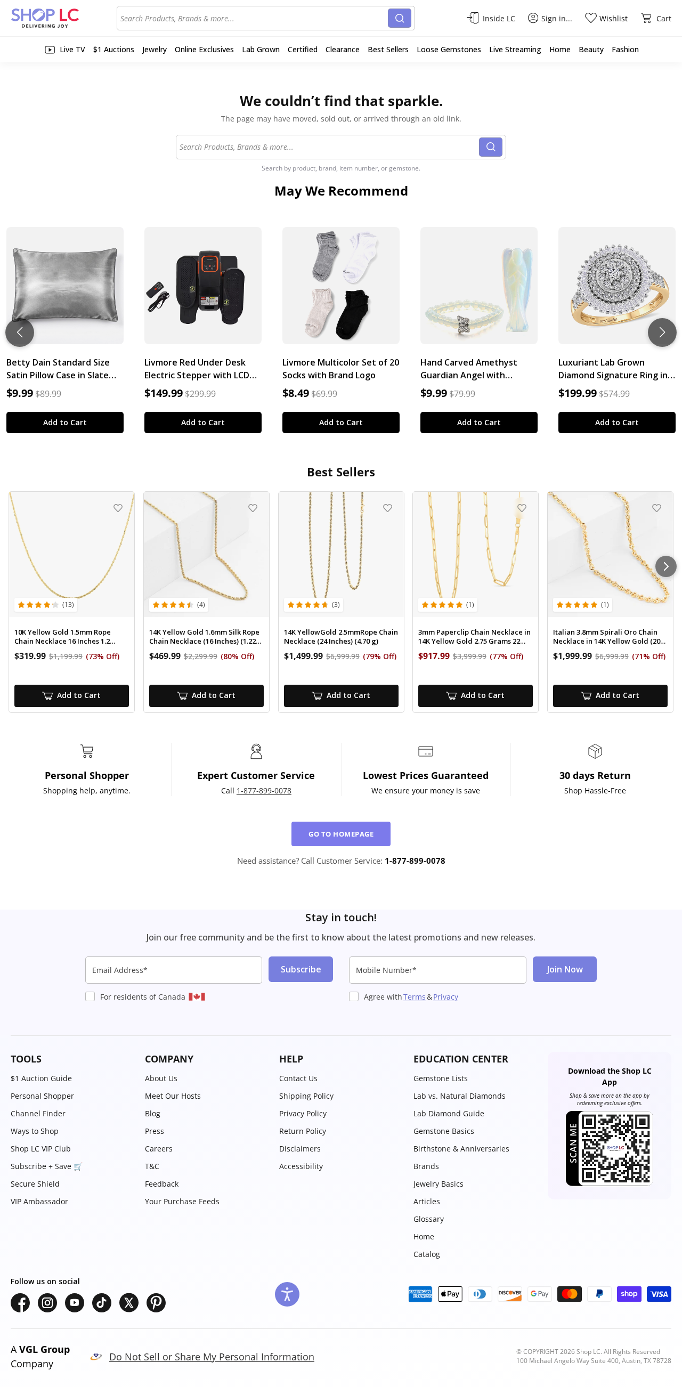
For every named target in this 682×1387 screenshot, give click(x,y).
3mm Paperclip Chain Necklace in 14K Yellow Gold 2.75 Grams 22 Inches (474, 637)
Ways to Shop (35, 1131)
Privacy (445, 997)
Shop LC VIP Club (41, 1148)
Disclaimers (300, 1148)
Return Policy (302, 1131)
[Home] (64, 18)
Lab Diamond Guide (448, 1113)
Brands (426, 1166)
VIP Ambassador (39, 1201)
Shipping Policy (306, 1096)
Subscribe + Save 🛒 (47, 1166)
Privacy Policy (303, 1113)
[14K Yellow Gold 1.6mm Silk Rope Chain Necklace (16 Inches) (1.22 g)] (206, 554)
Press (154, 1131)
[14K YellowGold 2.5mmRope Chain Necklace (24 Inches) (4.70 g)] (341, 554)
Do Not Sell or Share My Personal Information (211, 1356)
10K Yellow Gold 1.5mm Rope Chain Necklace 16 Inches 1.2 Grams (62, 637)
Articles (426, 1201)
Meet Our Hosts (173, 1096)
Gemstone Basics (443, 1131)
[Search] (399, 18)
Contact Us (298, 1078)
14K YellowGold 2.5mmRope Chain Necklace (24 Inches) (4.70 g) (341, 637)
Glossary (428, 1219)
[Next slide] (662, 332)
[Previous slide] (19, 332)
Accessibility (301, 1166)
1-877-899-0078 (264, 790)
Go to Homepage (341, 834)
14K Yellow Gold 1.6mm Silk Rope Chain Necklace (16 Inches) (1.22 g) (204, 637)
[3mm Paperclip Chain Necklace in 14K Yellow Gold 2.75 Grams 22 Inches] (475, 554)
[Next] (666, 566)
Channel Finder (38, 1113)
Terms (414, 997)
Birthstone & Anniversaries (461, 1148)
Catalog (426, 1254)
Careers (159, 1148)
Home (423, 1236)
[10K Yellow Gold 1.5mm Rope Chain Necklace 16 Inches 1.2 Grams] (71, 554)
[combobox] (254, 18)
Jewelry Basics (438, 1184)
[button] (72, 1059)
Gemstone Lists (440, 1078)
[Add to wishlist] (118, 508)
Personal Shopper (42, 1096)
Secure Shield (35, 1184)
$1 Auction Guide (41, 1078)
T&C (152, 1166)
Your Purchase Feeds (182, 1201)
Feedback (161, 1184)
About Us (161, 1078)
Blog (152, 1113)
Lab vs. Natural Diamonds (459, 1096)
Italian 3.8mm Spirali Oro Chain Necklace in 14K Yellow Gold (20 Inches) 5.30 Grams (606, 637)
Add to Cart (65, 422)
